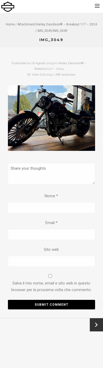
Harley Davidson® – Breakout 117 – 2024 (66, 24)
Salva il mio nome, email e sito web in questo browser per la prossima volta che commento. (51, 286)
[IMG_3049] (51, 119)
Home (10, 24)
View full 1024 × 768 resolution (54, 74)
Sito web (51, 249)
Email (51, 222)
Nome (51, 196)
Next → (96, 325)
